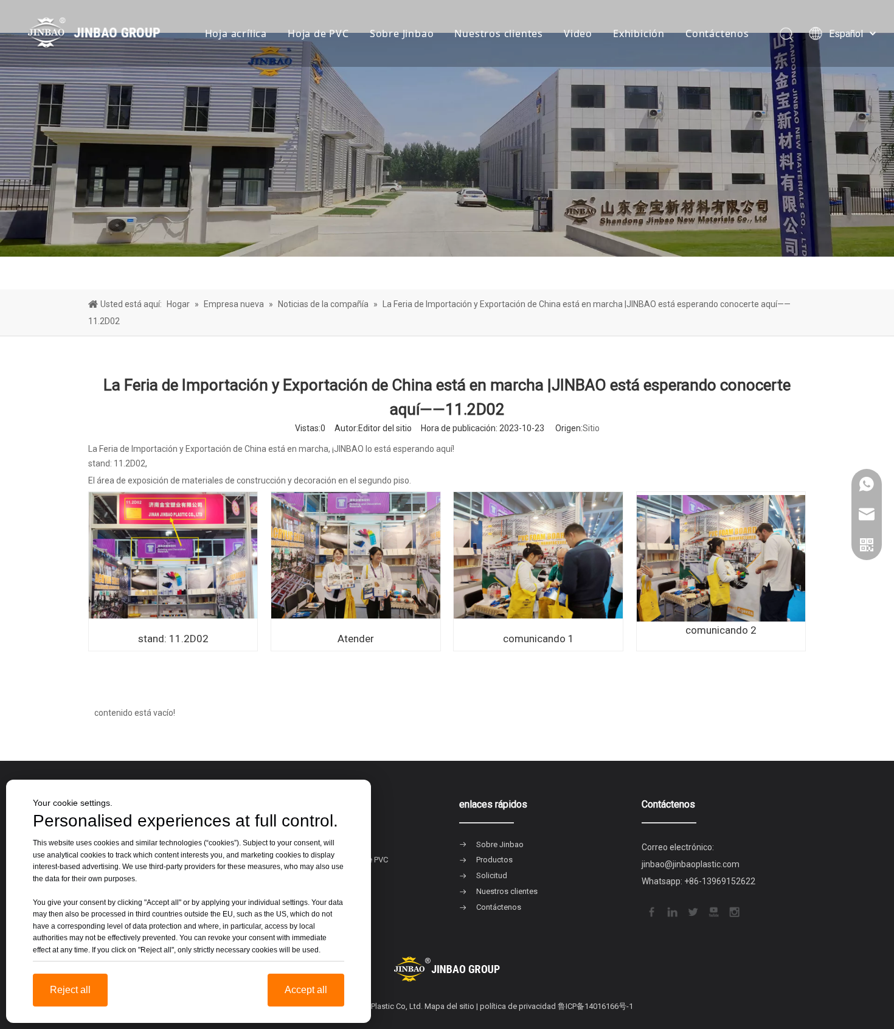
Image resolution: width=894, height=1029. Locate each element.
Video (578, 33)
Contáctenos (717, 33)
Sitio (591, 428)
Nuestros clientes (498, 33)
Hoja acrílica (236, 33)
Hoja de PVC (318, 33)
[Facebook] (650, 910)
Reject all (70, 990)
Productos (494, 859)
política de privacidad (518, 1006)
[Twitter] (692, 910)
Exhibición (639, 33)
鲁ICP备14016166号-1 (595, 1006)
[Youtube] (712, 910)
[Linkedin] (671, 910)
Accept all (306, 990)
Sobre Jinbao (402, 33)
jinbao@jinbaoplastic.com (691, 864)
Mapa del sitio (449, 1006)
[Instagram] (733, 910)
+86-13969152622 (719, 881)
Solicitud (491, 875)
